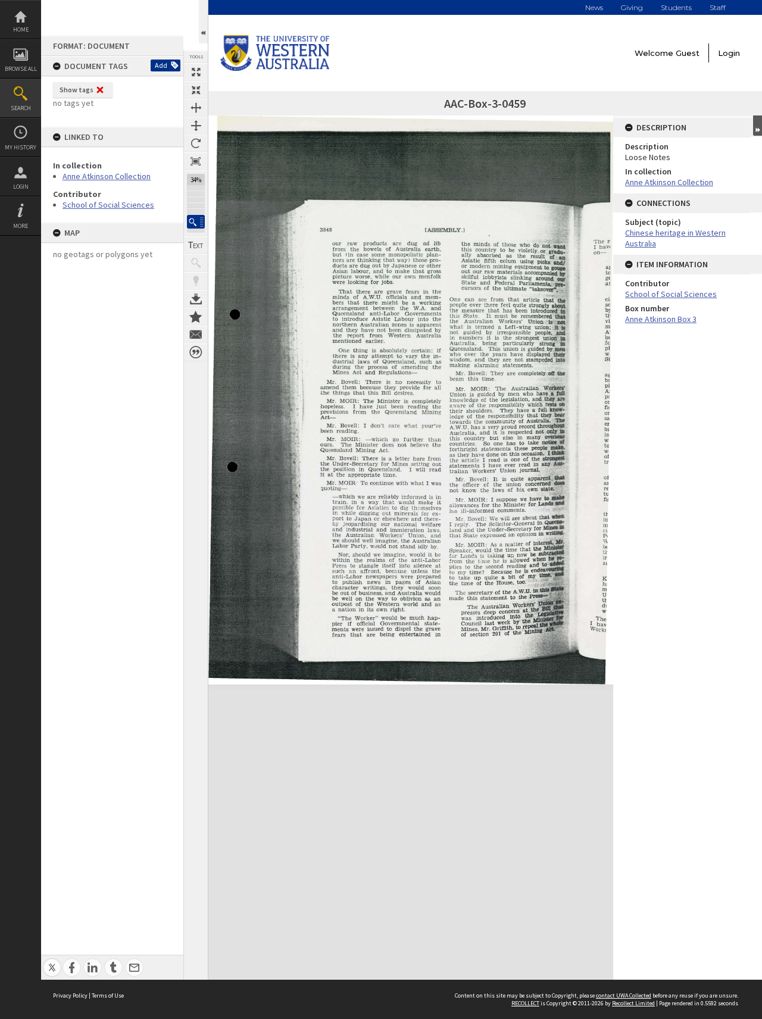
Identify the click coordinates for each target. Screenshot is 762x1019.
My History (20, 147)
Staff (718, 7)
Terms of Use (108, 995)
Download (196, 299)
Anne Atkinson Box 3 (661, 319)
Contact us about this (196, 334)
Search (21, 108)
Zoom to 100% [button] (196, 161)
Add (161, 65)
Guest (687, 53)
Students (676, 7)
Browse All (21, 69)
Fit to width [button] (196, 108)
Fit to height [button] (196, 126)
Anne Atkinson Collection (107, 176)
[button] (196, 222)
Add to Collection (196, 317)
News (594, 7)
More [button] (20, 226)
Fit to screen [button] (196, 90)
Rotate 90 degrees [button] (196, 143)
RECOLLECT (525, 1003)
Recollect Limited (633, 1003)
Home (21, 29)
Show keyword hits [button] (196, 263)
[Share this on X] (52, 961)
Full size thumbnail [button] (196, 72)
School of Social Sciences (108, 204)
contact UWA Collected (623, 995)
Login (21, 186)
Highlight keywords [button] (196, 281)
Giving (632, 7)
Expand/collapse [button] (757, 125)
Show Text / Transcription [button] (196, 245)
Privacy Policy (70, 995)
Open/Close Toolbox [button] (203, 21)
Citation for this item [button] (196, 352)
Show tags (76, 89)
